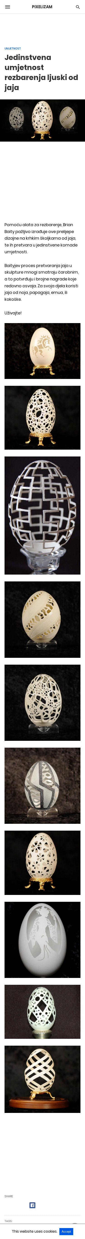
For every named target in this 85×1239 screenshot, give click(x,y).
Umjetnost (13, 48)
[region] (42, 27)
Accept (66, 1231)
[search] (77, 7)
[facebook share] (32, 1205)
